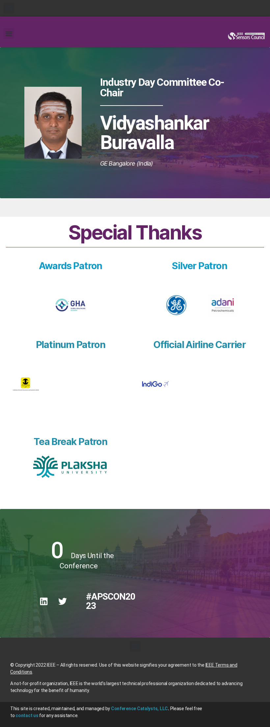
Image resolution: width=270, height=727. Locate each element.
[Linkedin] (43, 601)
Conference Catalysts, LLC (139, 708)
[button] (8, 8)
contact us (26, 715)
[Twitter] (62, 601)
